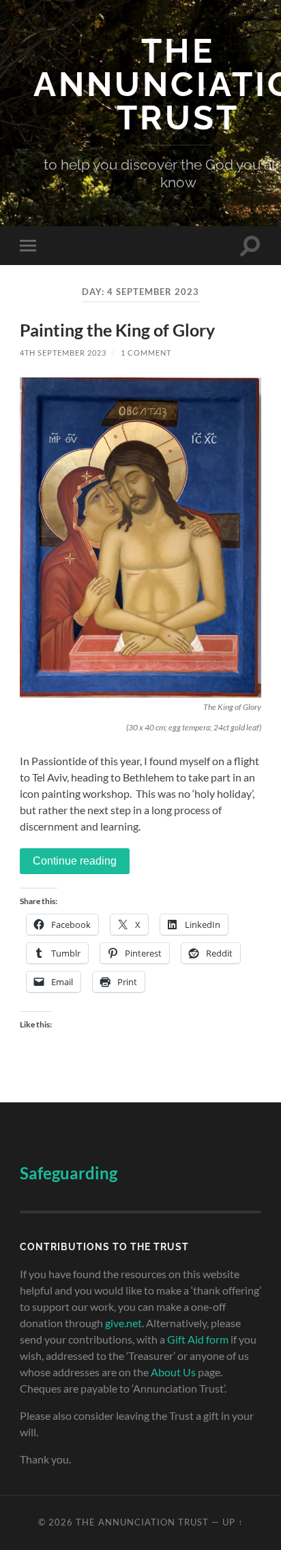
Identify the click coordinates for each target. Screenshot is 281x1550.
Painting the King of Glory (117, 330)
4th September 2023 (63, 352)
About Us (173, 1371)
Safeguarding (68, 1173)
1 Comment (146, 352)
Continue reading (75, 861)
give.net (123, 1322)
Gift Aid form (197, 1339)
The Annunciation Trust (142, 1522)
